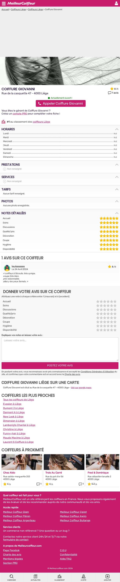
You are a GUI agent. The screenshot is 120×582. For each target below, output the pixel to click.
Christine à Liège (13, 429)
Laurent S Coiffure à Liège (18, 441)
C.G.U (63, 550)
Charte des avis (72, 374)
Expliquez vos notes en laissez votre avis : (22, 335)
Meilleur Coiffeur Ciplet (73, 511)
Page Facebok (11, 550)
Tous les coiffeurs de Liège (18, 399)
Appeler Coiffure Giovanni (63, 103)
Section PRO (10, 562)
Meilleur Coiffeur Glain (16, 511)
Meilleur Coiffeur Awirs (73, 516)
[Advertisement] (60, 34)
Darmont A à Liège (14, 412)
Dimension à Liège (14, 420)
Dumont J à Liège (13, 408)
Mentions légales (13, 558)
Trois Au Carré (53, 472)
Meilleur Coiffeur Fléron (16, 516)
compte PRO (20, 113)
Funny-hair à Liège (14, 433)
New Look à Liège (13, 416)
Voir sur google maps (81, 387)
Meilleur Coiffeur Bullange (75, 520)
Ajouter (107, 580)
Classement (60, 580)
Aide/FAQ (65, 558)
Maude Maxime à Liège (16, 437)
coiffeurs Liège (41, 121)
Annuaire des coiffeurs (21, 3)
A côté (83, 580)
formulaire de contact (15, 539)
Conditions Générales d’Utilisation (97, 371)
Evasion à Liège (12, 403)
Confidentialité (68, 554)
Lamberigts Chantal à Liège (19, 425)
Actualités (35, 580)
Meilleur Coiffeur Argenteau (19, 520)
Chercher (11, 580)
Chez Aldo (9, 472)
